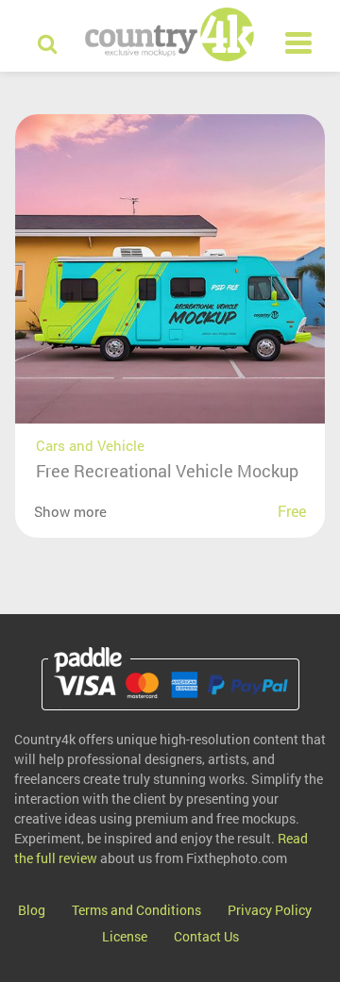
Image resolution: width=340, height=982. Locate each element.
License (124, 936)
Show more (70, 511)
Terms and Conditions (136, 910)
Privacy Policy (270, 910)
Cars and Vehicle (90, 445)
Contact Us (206, 936)
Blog (31, 910)
